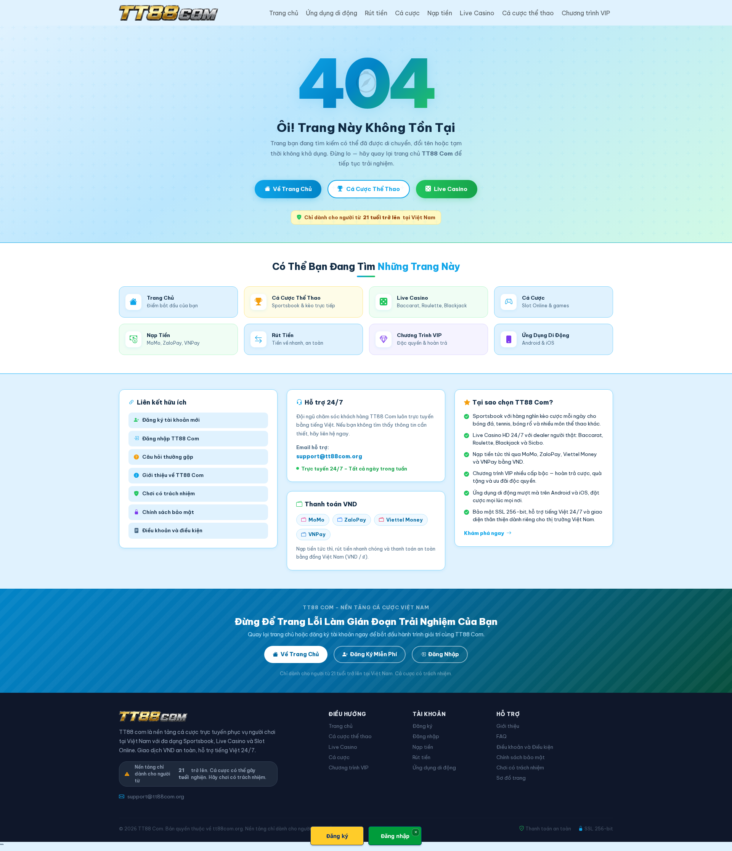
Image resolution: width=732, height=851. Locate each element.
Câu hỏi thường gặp (167, 457)
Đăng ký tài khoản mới (171, 420)
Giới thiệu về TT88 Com (173, 475)
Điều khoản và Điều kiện (524, 747)
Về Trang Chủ (292, 189)
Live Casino (477, 13)
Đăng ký (423, 726)
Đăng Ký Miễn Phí (373, 654)
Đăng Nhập (443, 654)
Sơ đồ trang (511, 778)
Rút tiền (376, 13)
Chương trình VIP (586, 13)
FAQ (501, 736)
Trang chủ (283, 13)
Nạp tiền (439, 13)
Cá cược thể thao (528, 13)
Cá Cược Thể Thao (373, 189)
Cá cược (407, 13)
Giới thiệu (507, 726)
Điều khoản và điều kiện (172, 530)
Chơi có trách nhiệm (168, 493)
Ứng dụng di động (331, 13)
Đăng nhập (426, 736)
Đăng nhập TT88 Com (170, 438)
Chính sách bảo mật (168, 512)
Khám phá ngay (484, 533)
